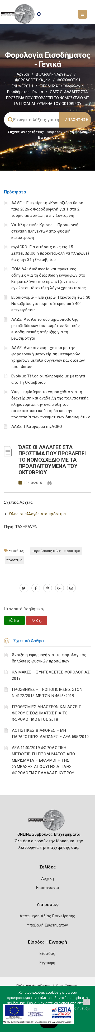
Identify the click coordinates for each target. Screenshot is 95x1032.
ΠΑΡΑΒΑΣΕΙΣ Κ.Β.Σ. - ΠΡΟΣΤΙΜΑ (56, 551)
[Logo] (47, 821)
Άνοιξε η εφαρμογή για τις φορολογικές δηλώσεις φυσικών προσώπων (49, 658)
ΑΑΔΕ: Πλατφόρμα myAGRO (36, 426)
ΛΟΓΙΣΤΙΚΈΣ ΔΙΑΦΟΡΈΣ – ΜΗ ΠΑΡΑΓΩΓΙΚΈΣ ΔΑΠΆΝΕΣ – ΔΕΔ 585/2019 (50, 733)
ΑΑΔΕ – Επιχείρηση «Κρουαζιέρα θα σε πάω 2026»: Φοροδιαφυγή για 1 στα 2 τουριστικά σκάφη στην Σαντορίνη (47, 209)
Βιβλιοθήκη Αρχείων (54, 74)
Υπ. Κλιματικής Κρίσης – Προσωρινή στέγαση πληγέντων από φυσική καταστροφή (44, 231)
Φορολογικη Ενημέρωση (67, 132)
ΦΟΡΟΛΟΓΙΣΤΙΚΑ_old (32, 80)
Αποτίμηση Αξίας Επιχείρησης (47, 916)
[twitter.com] (24, 588)
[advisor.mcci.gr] (71, 588)
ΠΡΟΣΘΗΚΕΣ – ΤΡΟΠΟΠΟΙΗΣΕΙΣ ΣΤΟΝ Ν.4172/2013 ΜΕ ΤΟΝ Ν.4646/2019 (47, 692)
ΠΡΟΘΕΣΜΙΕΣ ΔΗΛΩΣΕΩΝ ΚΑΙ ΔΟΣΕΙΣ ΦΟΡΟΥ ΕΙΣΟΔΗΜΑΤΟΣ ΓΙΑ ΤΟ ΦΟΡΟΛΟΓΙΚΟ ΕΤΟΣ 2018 (46, 713)
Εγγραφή (47, 962)
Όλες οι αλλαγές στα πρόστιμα (37, 514)
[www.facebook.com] (36, 588)
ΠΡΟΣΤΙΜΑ (14, 560)
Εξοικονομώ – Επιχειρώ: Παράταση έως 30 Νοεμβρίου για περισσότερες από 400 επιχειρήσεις (50, 303)
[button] (86, 1002)
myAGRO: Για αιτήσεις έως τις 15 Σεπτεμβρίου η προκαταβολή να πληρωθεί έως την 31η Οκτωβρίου (50, 253)
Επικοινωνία (47, 887)
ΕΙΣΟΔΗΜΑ (49, 86)
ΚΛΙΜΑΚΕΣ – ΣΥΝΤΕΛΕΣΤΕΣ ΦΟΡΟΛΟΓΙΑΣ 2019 (51, 675)
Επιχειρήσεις (49, 137)
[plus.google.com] (59, 588)
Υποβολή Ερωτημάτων (47, 925)
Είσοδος (47, 953)
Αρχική (23, 74)
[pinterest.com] (48, 588)
